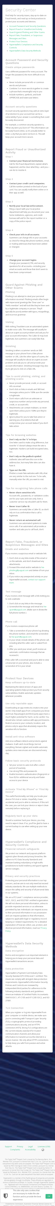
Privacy (20, 1146)
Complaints (15, 1149)
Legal (30, 1146)
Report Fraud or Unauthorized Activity (25, 29)
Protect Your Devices (18, 41)
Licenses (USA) (44, 1146)
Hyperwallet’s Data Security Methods (25, 50)
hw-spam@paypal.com (21, 637)
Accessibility (30, 1149)
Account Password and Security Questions (27, 26)
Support (8, 1146)
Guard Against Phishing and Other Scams (27, 32)
